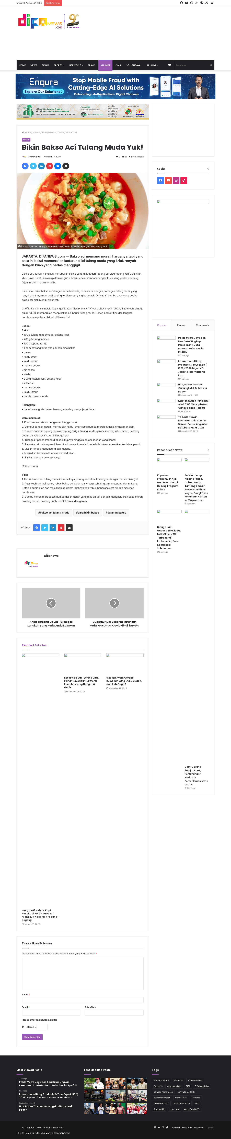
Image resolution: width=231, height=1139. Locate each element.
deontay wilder (174, 1086)
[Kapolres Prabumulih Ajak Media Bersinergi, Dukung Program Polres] (169, 465)
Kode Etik (187, 1127)
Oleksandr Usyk (161, 1103)
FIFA (188, 1086)
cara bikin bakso (88, 512)
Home (22, 65)
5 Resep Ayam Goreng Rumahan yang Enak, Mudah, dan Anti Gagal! (124, 681)
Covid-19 (158, 1086)
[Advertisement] (149, 33)
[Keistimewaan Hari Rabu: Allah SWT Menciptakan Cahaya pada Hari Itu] (166, 405)
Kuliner (105, 65)
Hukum (151, 65)
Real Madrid (159, 1109)
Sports (58, 65)
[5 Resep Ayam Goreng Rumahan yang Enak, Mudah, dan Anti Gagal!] (125, 664)
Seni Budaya (133, 65)
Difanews (32, 156)
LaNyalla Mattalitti (186, 1092)
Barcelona (178, 1080)
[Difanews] (48, 21)
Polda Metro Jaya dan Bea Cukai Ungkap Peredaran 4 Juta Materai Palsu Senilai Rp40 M (192, 345)
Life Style (75, 65)
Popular (162, 325)
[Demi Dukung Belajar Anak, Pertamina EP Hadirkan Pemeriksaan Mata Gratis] (197, 636)
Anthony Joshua (161, 1080)
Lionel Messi (181, 1097)
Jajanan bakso (117, 512)
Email (26, 1007)
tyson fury (174, 1109)
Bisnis (45, 65)
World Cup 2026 (191, 1109)
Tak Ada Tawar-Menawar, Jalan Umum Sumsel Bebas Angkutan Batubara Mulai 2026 (193, 422)
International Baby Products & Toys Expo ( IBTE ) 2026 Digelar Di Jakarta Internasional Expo (192, 368)
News (33, 65)
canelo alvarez (195, 1080)
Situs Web (90, 1007)
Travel (92, 65)
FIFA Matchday (202, 1086)
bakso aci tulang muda (54, 512)
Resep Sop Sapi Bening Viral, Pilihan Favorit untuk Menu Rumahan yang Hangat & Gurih (81, 682)
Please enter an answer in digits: (39, 1019)
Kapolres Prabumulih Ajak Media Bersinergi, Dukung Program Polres (168, 482)
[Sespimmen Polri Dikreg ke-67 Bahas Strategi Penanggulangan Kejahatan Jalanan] (137, 1096)
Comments (202, 325)
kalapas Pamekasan (163, 1092)
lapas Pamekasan (162, 1097)
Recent (181, 325)
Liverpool (196, 1097)
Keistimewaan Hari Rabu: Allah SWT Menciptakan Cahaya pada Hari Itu (193, 404)
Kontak (210, 1127)
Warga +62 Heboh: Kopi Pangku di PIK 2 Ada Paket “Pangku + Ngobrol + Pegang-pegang (40, 915)
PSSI (196, 1103)
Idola (118, 65)
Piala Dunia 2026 (182, 1103)
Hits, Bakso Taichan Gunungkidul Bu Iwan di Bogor (192, 388)
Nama (26, 994)
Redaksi (176, 1127)
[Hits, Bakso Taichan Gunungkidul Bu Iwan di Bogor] (166, 389)
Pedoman (199, 1127)
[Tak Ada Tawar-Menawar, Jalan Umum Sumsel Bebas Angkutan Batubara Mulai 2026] (166, 421)
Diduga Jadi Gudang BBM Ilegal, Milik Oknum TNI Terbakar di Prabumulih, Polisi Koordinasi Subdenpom (169, 537)
